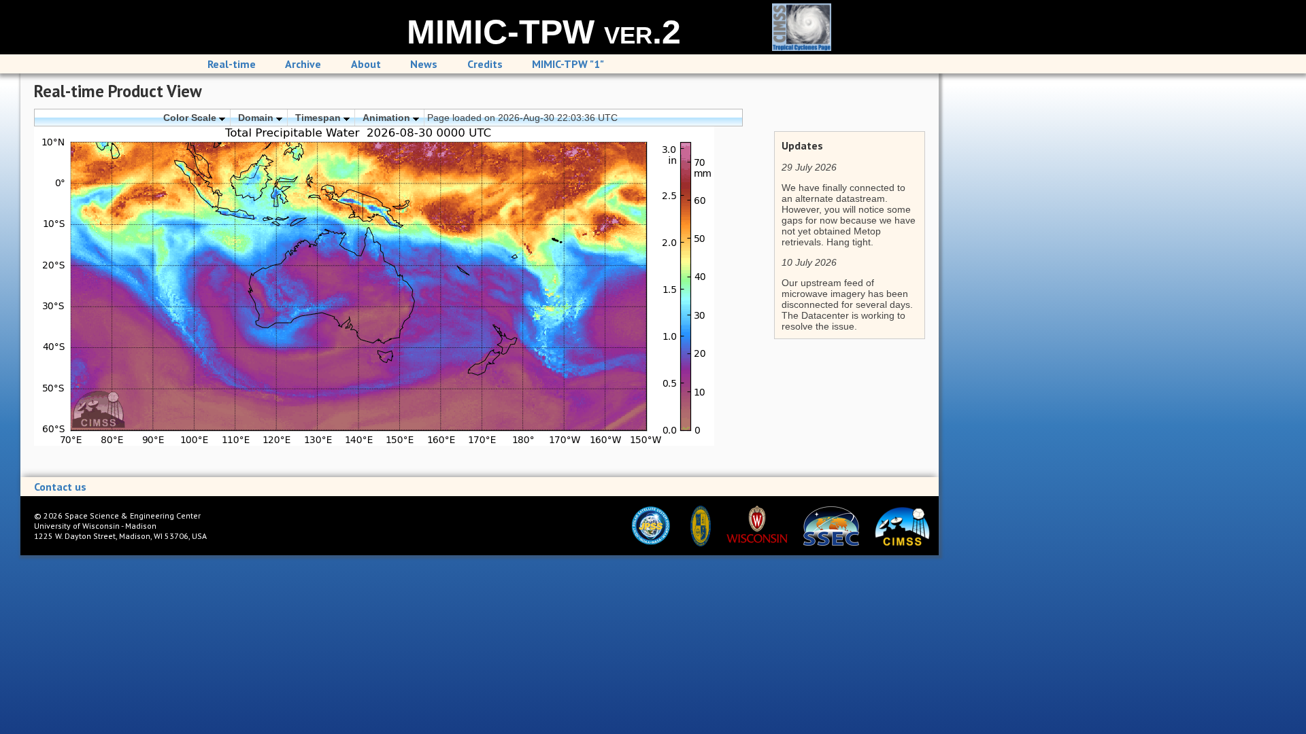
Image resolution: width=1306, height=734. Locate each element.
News (423, 64)
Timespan (319, 117)
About (366, 64)
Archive (303, 64)
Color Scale (191, 117)
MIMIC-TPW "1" (568, 64)
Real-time (231, 64)
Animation (388, 117)
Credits (485, 64)
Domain (257, 117)
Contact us (60, 486)
